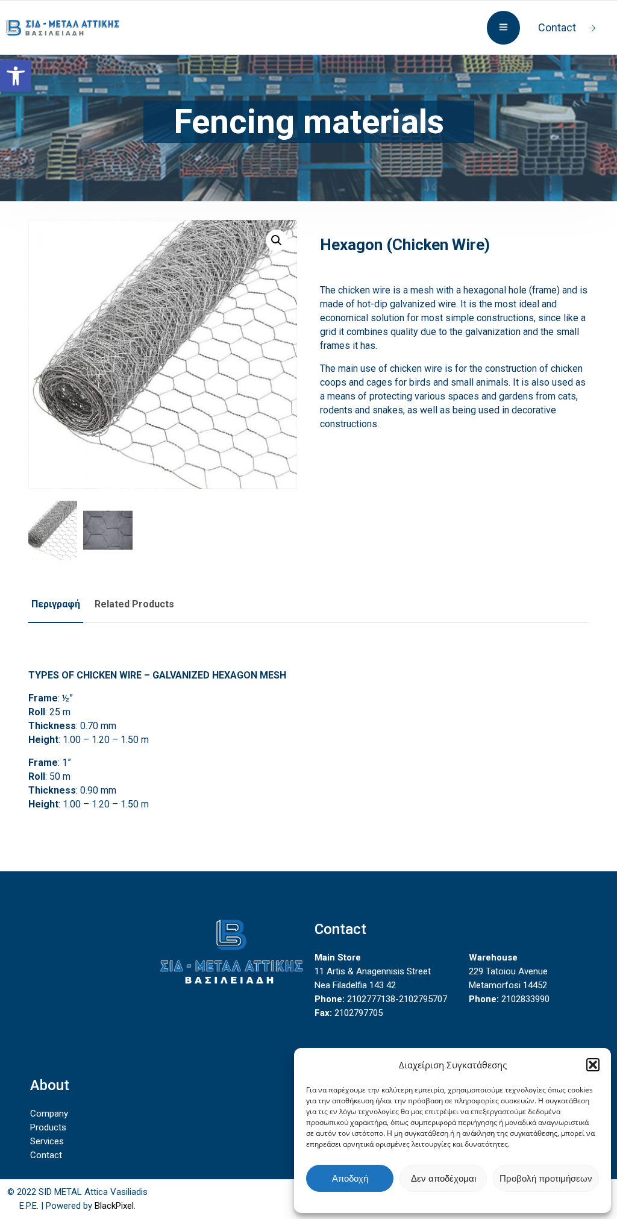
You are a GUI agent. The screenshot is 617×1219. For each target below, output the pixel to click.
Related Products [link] (134, 604)
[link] (15, 76)
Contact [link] (557, 27)
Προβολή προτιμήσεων (546, 1178)
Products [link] (48, 1127)
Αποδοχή (350, 1178)
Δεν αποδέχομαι (443, 1178)
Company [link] (49, 1113)
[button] (593, 1065)
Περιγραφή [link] (55, 604)
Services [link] (47, 1141)
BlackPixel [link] (114, 1205)
